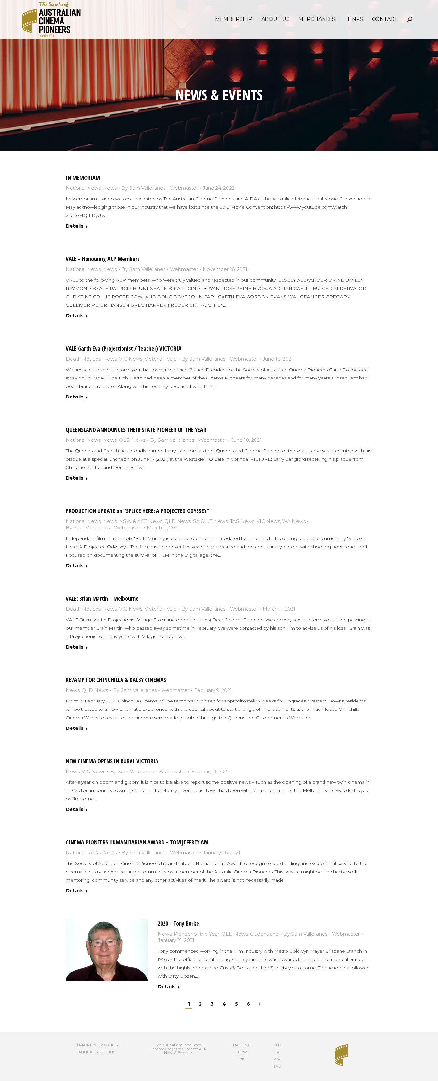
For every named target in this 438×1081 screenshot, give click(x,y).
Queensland (264, 934)
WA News (294, 521)
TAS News (242, 521)
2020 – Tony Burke (178, 923)
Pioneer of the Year (196, 934)
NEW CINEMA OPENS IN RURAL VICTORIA (112, 761)
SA (277, 1052)
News (110, 188)
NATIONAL (242, 1045)
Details (75, 226)
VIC (242, 1059)
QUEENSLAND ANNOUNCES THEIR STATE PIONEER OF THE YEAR (136, 429)
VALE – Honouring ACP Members (103, 259)
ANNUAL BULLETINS (97, 1052)
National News (83, 188)
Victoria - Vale (161, 359)
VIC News (130, 359)
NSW (242, 1052)
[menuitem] (233, 19)
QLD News (132, 440)
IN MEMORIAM (83, 177)
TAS (277, 1066)
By (160, 188)
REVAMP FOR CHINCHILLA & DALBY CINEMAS (116, 680)
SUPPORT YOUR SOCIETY (97, 1045)
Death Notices (83, 359)
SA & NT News (210, 521)
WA (277, 1059)
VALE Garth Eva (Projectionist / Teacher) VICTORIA (123, 348)
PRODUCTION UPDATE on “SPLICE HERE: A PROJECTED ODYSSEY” (137, 511)
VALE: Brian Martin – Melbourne (102, 598)
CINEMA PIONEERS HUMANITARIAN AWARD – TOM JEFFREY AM (137, 842)
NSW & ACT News (140, 521)
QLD (277, 1045)
